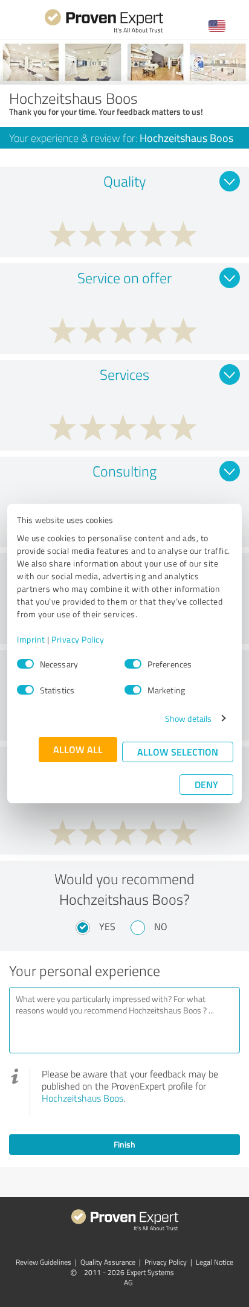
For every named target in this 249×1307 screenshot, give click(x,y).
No (160, 926)
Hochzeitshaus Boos (82, 1098)
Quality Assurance (107, 1262)
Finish (124, 1144)
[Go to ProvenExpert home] (104, 31)
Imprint (31, 639)
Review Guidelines (43, 1262)
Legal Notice (214, 1262)
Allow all (78, 749)
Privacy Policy (77, 639)
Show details (188, 718)
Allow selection (177, 752)
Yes (107, 926)
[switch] (132, 664)
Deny (206, 784)
